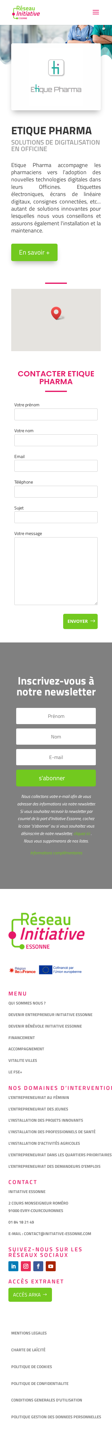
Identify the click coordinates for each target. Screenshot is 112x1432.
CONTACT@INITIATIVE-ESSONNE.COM (57, 1233)
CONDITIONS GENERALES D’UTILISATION (47, 1400)
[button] (58, 313)
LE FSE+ (15, 1072)
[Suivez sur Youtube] (51, 1266)
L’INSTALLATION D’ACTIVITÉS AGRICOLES (44, 1143)
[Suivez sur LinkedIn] (13, 1266)
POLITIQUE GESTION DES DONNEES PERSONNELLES (56, 1417)
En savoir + (34, 252)
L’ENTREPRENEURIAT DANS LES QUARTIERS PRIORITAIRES (60, 1155)
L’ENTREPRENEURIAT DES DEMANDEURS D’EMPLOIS (54, 1166)
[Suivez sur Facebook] (38, 1266)
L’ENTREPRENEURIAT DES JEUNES (38, 1109)
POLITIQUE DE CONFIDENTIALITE (40, 1383)
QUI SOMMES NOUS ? (27, 1003)
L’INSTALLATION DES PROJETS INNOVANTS (45, 1120)
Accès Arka (27, 1294)
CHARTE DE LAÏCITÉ (28, 1350)
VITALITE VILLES (23, 1060)
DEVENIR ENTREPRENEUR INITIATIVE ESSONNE (50, 1014)
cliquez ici (81, 833)
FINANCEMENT (21, 1037)
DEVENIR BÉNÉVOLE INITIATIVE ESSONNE (45, 1026)
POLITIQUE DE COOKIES (31, 1366)
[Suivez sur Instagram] (26, 1266)
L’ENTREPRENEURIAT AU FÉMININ (38, 1097)
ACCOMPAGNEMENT (26, 1049)
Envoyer (78, 621)
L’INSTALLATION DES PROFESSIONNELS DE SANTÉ (52, 1132)
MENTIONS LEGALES (29, 1333)
